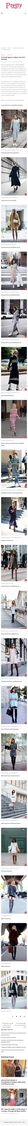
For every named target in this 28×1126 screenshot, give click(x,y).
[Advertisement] (14, 31)
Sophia (5, 61)
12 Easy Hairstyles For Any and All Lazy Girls (20, 1025)
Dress (3, 55)
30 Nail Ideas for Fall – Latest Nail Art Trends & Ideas (7, 1025)
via (21, 150)
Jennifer (6, 1086)
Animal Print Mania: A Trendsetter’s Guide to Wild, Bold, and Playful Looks (13, 1082)
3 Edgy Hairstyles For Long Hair (9, 1044)
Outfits (9, 55)
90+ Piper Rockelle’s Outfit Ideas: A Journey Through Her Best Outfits (14, 1110)
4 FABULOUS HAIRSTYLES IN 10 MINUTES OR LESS (13, 1047)
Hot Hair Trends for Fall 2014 (8, 1037)
